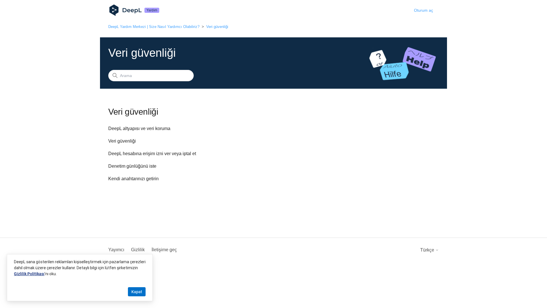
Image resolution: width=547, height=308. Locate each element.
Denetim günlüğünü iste (132, 166)
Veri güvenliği (217, 27)
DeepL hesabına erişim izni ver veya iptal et (152, 153)
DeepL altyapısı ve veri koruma (139, 128)
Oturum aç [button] (423, 10)
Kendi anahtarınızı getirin (133, 178)
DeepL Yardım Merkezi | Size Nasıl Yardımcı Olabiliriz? (153, 27)
